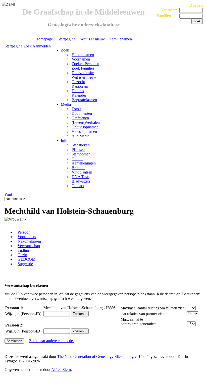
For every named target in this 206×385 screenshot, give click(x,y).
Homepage (44, 39)
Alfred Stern (61, 369)
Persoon (24, 232)
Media (66, 104)
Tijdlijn (23, 250)
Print (8, 194)
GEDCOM (26, 259)
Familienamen (121, 39)
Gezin (22, 255)
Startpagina (66, 39)
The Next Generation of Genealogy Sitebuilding (95, 356)
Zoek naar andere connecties (51, 341)
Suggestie (25, 264)
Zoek (27, 46)
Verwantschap (29, 246)
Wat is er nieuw (92, 39)
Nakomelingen (29, 241)
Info (64, 140)
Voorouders (27, 237)
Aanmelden (41, 46)
